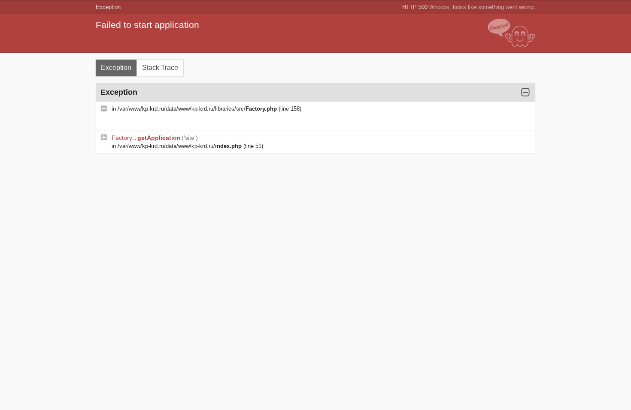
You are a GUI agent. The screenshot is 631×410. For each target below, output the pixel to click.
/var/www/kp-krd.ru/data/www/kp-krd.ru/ (180, 146)
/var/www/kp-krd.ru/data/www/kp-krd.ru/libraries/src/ (197, 109)
